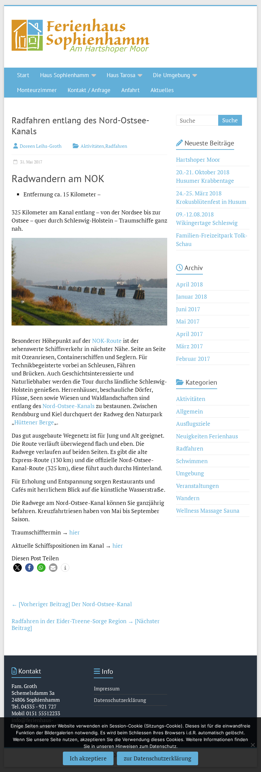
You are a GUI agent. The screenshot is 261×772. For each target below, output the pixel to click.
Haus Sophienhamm (64, 75)
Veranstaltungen (197, 486)
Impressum (107, 688)
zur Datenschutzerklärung (157, 758)
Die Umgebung (171, 75)
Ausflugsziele (193, 423)
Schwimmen (192, 461)
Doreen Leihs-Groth (41, 146)
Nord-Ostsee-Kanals (69, 406)
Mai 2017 (187, 321)
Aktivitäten (92, 146)
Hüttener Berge (34, 422)
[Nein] (252, 744)
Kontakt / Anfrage (89, 90)
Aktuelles (162, 90)
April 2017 (189, 334)
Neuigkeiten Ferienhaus (207, 436)
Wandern (187, 498)
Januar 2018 (191, 296)
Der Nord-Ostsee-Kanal (72, 604)
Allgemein (189, 411)
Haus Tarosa (121, 75)
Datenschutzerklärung (120, 700)
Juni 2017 (188, 309)
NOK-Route (107, 341)
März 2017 (189, 346)
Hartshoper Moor (198, 159)
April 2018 (189, 284)
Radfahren (116, 146)
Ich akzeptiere (88, 758)
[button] (17, 567)
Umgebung (190, 473)
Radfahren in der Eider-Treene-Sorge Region (86, 624)
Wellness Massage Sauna (208, 510)
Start (23, 75)
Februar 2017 (193, 359)
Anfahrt (130, 90)
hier (74, 532)
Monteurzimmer (37, 90)
